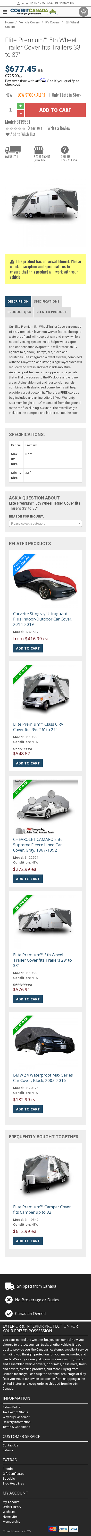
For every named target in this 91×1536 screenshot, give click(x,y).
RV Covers (52, 22)
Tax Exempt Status (15, 1412)
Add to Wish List (22, 134)
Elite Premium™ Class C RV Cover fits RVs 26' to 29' (38, 726)
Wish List (9, 1512)
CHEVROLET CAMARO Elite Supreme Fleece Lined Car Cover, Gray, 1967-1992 (38, 844)
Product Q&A (19, 312)
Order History (12, 1507)
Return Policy (12, 1407)
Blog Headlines (13, 1483)
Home (9, 22)
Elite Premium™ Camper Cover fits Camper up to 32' (42, 1209)
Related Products (52, 312)
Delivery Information (17, 1422)
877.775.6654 (42, 3)
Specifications (46, 301)
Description (18, 301)
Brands (8, 1469)
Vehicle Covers (29, 22)
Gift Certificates (13, 1473)
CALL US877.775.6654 (69, 158)
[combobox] (45, 523)
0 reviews (35, 128)
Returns (8, 1450)
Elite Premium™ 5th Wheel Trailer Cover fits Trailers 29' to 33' (42, 960)
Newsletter (10, 1516)
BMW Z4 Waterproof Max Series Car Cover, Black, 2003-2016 (43, 1077)
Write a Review (59, 128)
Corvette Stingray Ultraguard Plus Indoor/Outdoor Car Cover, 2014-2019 (42, 619)
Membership (11, 1521)
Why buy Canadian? (16, 1417)
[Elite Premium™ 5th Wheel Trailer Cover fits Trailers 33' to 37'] (45, 206)
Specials (9, 1478)
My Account (11, 1502)
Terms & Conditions (16, 1427)
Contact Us (66, 3)
